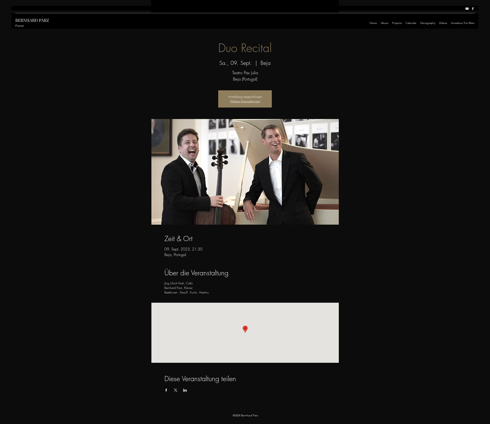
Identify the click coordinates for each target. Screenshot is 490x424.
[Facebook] (473, 9)
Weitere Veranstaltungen (245, 101)
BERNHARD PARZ (32, 20)
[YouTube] (467, 9)
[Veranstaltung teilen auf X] (175, 390)
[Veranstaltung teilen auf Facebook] (166, 390)
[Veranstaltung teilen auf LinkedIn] (185, 390)
